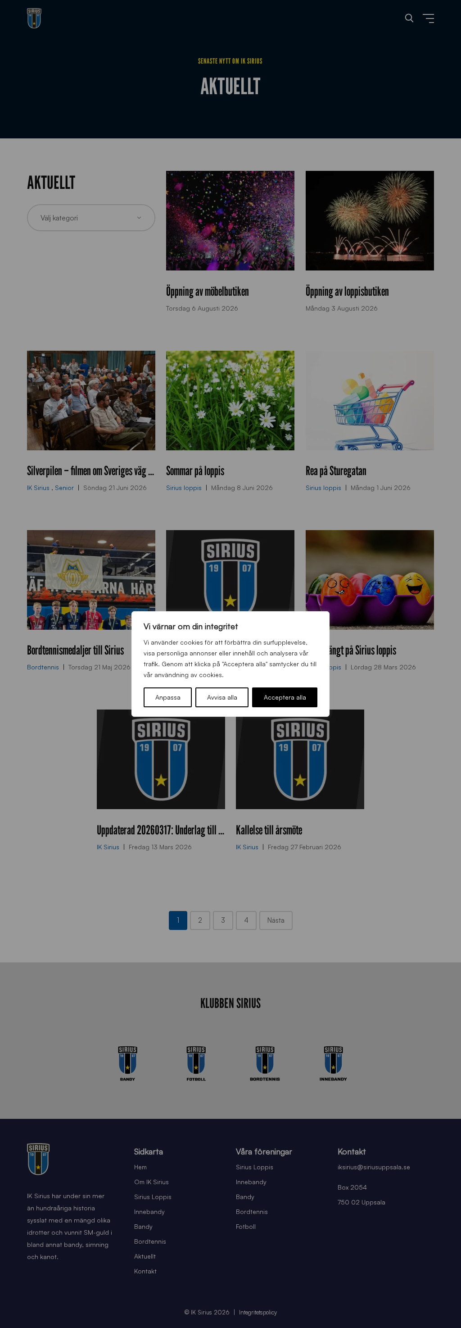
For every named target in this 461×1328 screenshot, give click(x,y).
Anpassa (168, 697)
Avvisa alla (222, 697)
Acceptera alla (285, 697)
